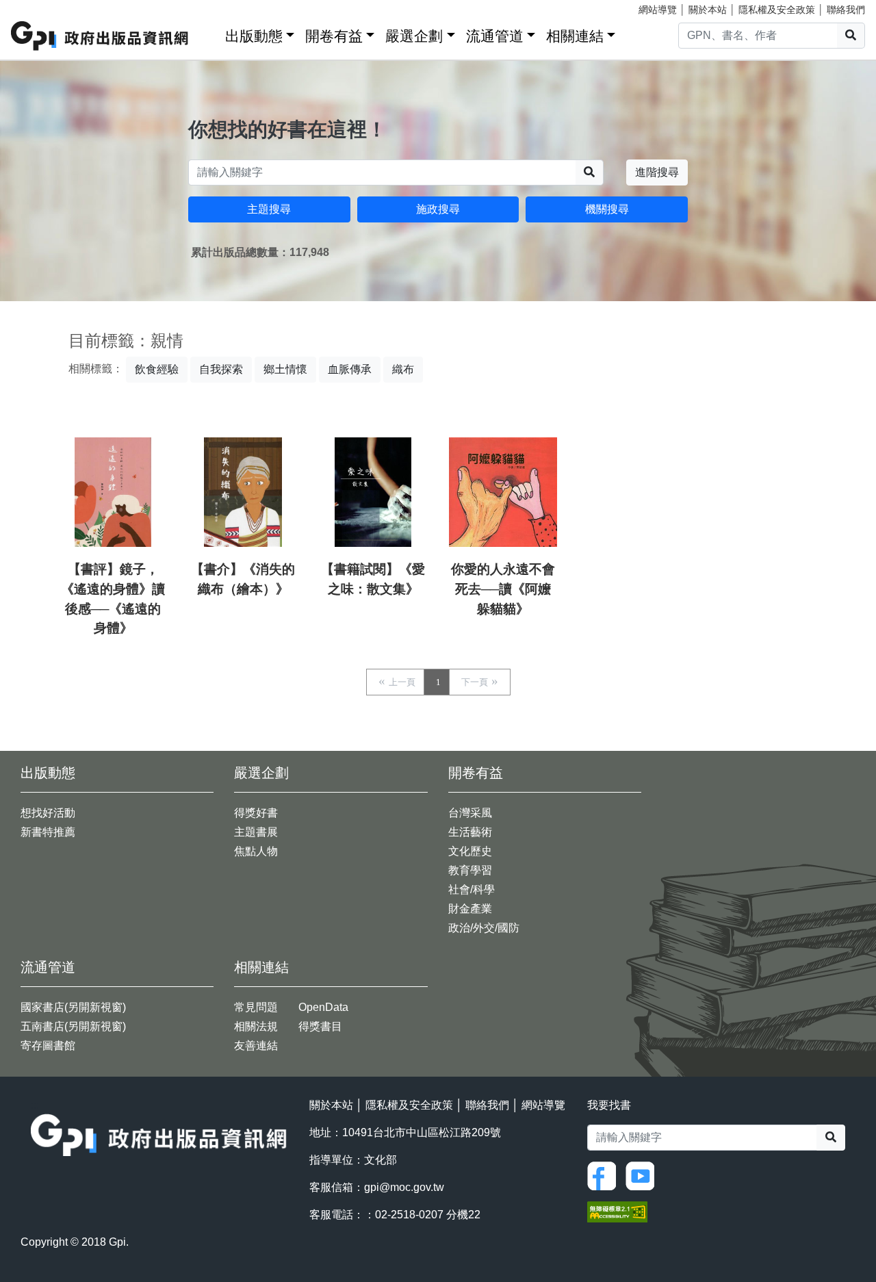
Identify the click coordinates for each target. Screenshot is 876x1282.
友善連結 (256, 1045)
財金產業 (470, 908)
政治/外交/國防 (483, 928)
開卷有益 (334, 36)
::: (210, 33)
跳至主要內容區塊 (38, 6)
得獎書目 (320, 1026)
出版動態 (254, 36)
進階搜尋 (657, 172)
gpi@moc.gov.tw (404, 1187)
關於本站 (707, 9)
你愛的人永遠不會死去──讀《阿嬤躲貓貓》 (503, 589)
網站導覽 (658, 9)
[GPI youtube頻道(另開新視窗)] (643, 1175)
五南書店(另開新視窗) (73, 1026)
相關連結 (575, 36)
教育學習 (470, 870)
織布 (403, 369)
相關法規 (256, 1026)
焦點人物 (256, 851)
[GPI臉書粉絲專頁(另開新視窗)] (605, 1175)
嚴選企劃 (414, 36)
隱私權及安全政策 (776, 9)
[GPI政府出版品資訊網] (100, 36)
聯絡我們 (846, 9)
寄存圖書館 (48, 1045)
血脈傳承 (350, 369)
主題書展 (256, 832)
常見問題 (256, 1007)
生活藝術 (470, 832)
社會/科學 (471, 889)
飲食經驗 (157, 369)
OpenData (323, 1007)
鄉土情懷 (285, 369)
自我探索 (221, 369)
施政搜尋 (438, 209)
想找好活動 (48, 813)
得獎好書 (256, 813)
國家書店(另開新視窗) (73, 1007)
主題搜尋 (269, 209)
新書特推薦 (48, 832)
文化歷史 (470, 851)
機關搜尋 (607, 209)
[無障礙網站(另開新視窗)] (617, 1210)
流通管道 (495, 36)
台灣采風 (470, 813)
